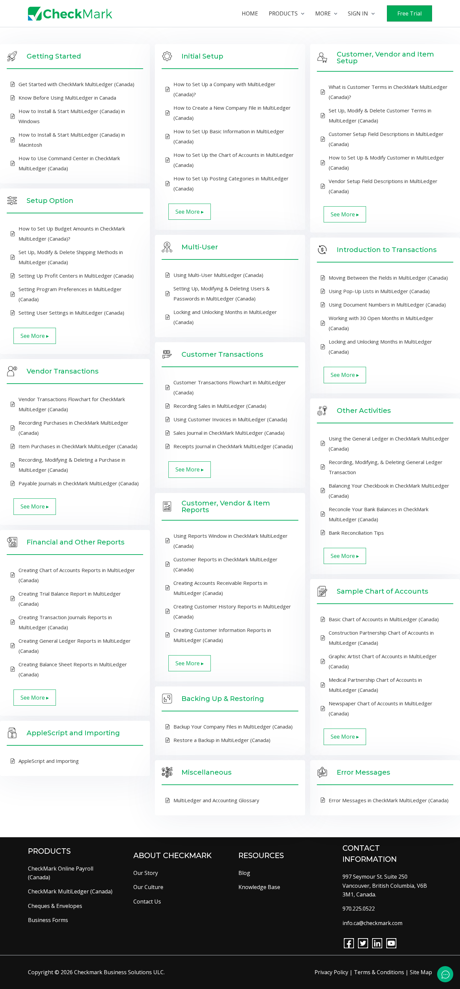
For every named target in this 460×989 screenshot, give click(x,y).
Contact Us (147, 901)
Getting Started (54, 56)
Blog (244, 873)
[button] (409, 13)
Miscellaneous (207, 772)
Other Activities (364, 410)
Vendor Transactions (63, 371)
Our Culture (148, 887)
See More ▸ (189, 211)
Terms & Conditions (379, 972)
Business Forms (48, 920)
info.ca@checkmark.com (372, 923)
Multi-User (200, 247)
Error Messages (363, 772)
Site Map (421, 972)
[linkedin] (377, 943)
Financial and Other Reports (76, 542)
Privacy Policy (331, 972)
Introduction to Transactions (387, 249)
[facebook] (349, 943)
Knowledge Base (259, 887)
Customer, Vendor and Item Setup (385, 57)
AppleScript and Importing (73, 733)
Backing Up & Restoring (223, 698)
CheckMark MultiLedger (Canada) (70, 891)
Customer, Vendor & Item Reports (226, 506)
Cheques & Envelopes (55, 906)
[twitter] (363, 943)
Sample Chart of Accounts (382, 591)
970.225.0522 (358, 908)
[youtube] (391, 943)
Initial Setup (202, 56)
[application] (301, 13)
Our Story (145, 873)
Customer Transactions (222, 354)
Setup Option (50, 200)
